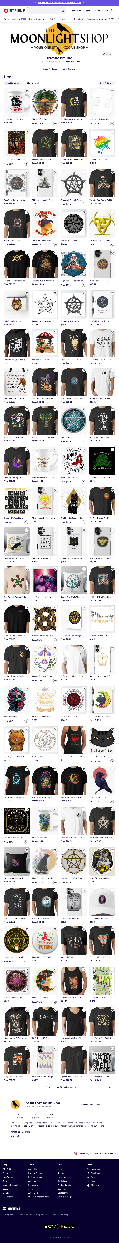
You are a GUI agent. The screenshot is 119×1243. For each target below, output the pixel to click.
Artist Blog (33, 1193)
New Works (8, 1177)
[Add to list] (27, 91)
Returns (61, 1173)
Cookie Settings (65, 1197)
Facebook (95, 1173)
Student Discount (10, 1185)
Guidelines (62, 1181)
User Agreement (9, 1215)
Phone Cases (42, 19)
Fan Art (6, 1173)
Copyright (62, 1189)
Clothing (18, 19)
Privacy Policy (22, 1215)
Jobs (30, 1189)
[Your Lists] (106, 10)
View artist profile (73, 61)
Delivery (61, 1169)
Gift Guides (8, 1169)
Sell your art (33, 1185)
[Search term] (62, 10)
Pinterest (95, 1185)
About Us (32, 1169)
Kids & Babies (79, 19)
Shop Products (50, 69)
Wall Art (53, 19)
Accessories (92, 19)
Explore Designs (67, 69)
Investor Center (35, 1173)
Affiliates (32, 1181)
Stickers (31, 19)
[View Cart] (112, 10)
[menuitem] (7, 19)
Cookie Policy (63, 1215)
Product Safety (64, 1185)
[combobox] (46, 10)
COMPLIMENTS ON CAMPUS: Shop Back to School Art (59, 3)
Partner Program (35, 1177)
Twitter (94, 1177)
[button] (59, 3)
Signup (6, 1193)
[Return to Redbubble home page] (14, 11)
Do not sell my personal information (43, 1215)
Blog (5, 1181)
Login (5, 1189)
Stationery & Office (107, 19)
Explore (7, 19)
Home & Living (64, 19)
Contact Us (63, 1193)
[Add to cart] (55, 123)
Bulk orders (8, 1197)
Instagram (95, 1169)
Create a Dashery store (38, 1197)
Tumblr (94, 1181)
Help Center (63, 1177)
